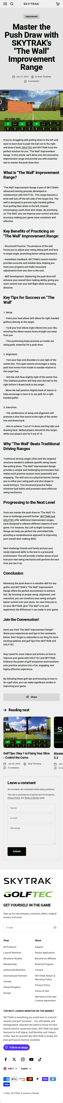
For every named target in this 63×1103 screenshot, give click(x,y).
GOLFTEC (27, 147)
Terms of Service (32, 798)
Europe (7, 993)
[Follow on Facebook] (5, 1059)
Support (39, 947)
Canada (7, 981)
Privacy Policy (14, 798)
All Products (9, 947)
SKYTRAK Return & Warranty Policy (45, 977)
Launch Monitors (12, 952)
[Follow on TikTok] (40, 1059)
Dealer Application (45, 952)
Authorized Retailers (14, 970)
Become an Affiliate (45, 958)
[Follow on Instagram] (22, 1059)
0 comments (33, 81)
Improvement (31, 16)
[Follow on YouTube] (31, 1059)
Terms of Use (42, 991)
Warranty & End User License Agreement (46, 998)
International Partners (15, 975)
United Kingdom (11, 987)
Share (34, 697)
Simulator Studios (12, 958)
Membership (10, 964)
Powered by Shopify (30, 1093)
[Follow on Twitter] (14, 1059)
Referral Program (44, 964)
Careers (39, 970)
